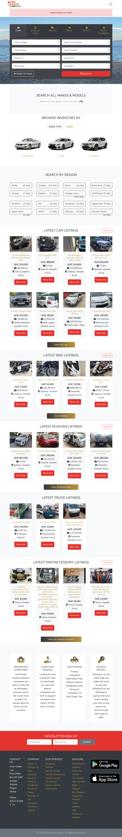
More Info (21, 282)
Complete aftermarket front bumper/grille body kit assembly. (21, 590)
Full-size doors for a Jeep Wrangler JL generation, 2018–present (101, 590)
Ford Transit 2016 (47, 451)
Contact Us (33, 767)
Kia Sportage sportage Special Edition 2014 (74, 258)
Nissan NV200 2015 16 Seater (101, 452)
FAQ (30, 770)
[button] (105, 763)
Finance (49, 767)
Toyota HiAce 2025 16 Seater (21, 452)
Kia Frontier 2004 (48, 522)
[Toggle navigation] (111, 4)
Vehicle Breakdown (55, 774)
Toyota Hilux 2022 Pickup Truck (101, 256)
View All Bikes (61, 415)
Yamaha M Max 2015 (74, 379)
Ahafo (21, 185)
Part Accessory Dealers (77, 814)
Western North (101, 212)
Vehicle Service (53, 778)
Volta (47, 211)
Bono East (101, 185)
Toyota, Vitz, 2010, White (74, 312)
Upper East (101, 203)
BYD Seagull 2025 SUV (47, 256)
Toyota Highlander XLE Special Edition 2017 (21, 258)
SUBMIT (87, 741)
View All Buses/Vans (61, 487)
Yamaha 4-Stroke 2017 (101, 381)
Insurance (50, 763)
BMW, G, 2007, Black (47, 379)
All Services (51, 781)
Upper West (21, 212)
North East (101, 193)
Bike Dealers (78, 781)
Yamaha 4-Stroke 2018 (21, 381)
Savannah (74, 203)
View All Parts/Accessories (61, 639)
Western (74, 211)
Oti (47, 203)
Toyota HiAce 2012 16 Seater (74, 452)
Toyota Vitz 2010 (48, 311)
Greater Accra (74, 194)
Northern (21, 203)
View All (107, 230)
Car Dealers (78, 778)
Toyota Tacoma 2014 (21, 311)
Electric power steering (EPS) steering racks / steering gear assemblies (74, 591)
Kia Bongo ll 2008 (20, 522)
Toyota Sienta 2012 (101, 311)
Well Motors (78, 763)
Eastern (47, 193)
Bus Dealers (78, 792)
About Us (32, 763)
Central (21, 193)
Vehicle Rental (52, 770)
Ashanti (47, 185)
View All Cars (61, 344)
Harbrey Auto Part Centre (77, 771)
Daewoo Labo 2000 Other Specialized (74, 523)
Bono (74, 185)
